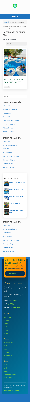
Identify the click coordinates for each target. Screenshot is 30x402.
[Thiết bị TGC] (15, 6)
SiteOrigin (17, 398)
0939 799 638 (12, 300)
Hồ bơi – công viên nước (10, 109)
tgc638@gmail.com (13, 304)
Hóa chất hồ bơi (7, 117)
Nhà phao (6, 323)
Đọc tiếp (7, 87)
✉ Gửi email (15, 390)
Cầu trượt (6, 327)
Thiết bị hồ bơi (7, 113)
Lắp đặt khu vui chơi (9, 346)
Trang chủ (6, 22)
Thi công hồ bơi (8, 342)
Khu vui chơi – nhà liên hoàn (11, 120)
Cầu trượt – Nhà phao (9, 124)
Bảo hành (6, 352)
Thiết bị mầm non (8, 128)
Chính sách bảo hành (10, 374)
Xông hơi (6, 333)
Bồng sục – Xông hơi (9, 131)
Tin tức (6, 368)
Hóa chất (6, 320)
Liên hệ (6, 371)
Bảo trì (5, 349)
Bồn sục (6, 330)
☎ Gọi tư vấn (7, 390)
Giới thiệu (6, 365)
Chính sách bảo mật (9, 378)
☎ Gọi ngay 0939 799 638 (15, 273)
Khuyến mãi (6, 105)
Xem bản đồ (16, 307)
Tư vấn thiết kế (8, 355)
